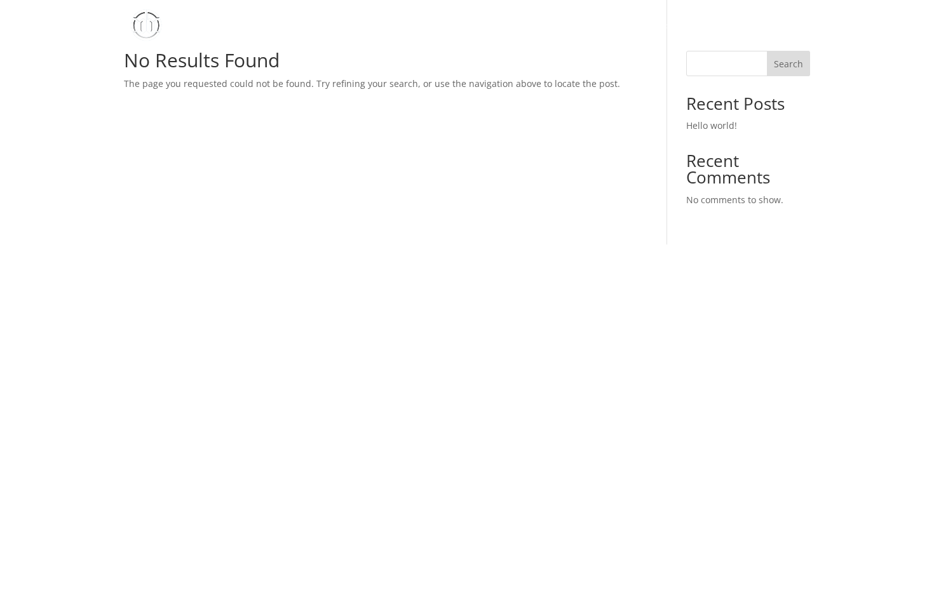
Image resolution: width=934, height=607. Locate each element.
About (606, 26)
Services (653, 26)
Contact (793, 26)
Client (700, 26)
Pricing (744, 26)
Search (788, 64)
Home (563, 26)
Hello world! (711, 125)
